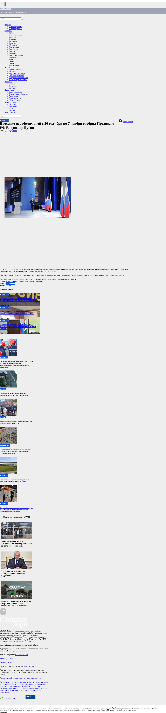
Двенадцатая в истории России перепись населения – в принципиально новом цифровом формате (38, 279)
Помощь (12, 53)
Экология (12, 72)
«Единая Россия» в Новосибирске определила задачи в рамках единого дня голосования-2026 (19, 300)
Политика (8, 82)
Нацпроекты (9, 90)
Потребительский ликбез (18, 78)
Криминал (13, 106)
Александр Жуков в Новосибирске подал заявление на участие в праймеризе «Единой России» (18, 327)
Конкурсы (13, 41)
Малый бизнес (14, 100)
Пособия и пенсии (16, 55)
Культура (12, 43)
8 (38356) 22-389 (6, 659)
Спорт (11, 63)
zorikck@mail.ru (30, 666)
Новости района (15, 27)
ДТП (11, 108)
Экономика (9, 67)
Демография (14, 96)
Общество (8, 31)
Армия (11, 33)
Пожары (12, 110)
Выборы (12, 88)
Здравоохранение (15, 92)
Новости (8, 25)
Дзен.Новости (10, 112)
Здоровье (12, 37)
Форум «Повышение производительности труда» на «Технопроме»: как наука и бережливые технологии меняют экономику (16, 509)
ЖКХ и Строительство (18, 80)
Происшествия (10, 102)
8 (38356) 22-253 (21, 655)
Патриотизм (13, 49)
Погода (12, 51)
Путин (8, 285)
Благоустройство (15, 35)
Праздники (13, 57)
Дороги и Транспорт (17, 74)
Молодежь (13, 45)
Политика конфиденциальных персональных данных (20, 678)
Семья (11, 61)
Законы (12, 84)
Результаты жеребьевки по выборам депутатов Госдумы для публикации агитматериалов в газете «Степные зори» (15, 451)
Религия (12, 59)
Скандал (12, 104)
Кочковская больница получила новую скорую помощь (21, 281)
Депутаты (13, 86)
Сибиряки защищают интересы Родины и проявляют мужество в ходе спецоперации (14, 394)
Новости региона (15, 29)
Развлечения (14, 65)
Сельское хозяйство (16, 76)
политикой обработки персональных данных (120, 708)
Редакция (13, 131)
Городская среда (15, 98)
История (12, 39)
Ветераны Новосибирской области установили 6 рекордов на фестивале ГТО (16, 422)
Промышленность (16, 69)
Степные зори (5, 9)
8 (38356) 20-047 (6, 662)
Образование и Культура (18, 94)
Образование (14, 47)
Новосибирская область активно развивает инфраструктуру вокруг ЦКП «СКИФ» (14, 480)
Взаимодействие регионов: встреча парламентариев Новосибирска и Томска (17, 313)
